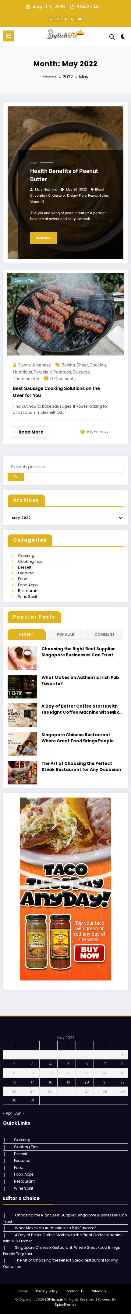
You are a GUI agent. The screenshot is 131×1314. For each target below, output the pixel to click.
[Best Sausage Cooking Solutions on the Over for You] (65, 313)
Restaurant (28, 590)
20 (86, 1082)
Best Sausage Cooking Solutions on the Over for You (56, 391)
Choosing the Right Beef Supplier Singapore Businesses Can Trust (78, 652)
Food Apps (28, 584)
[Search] (112, 37)
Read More (43, 238)
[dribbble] (65, 19)
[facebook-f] (51, 19)
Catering (26, 555)
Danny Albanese (34, 364)
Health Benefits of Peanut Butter (64, 175)
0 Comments (63, 378)
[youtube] (80, 19)
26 (68, 1091)
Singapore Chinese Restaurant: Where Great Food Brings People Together (77, 738)
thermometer (26, 378)
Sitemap (99, 1291)
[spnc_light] (123, 37)
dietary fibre (77, 196)
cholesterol (57, 196)
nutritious (22, 371)
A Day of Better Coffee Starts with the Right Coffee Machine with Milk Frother (80, 709)
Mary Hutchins (46, 189)
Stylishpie (55, 1299)
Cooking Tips (25, 281)
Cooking (98, 364)
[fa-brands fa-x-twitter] (58, 19)
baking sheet (75, 364)
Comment (104, 634)
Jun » (19, 1113)
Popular (65, 634)
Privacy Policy (47, 1291)
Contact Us (75, 1291)
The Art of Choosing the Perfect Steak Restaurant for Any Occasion (81, 767)
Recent (26, 634)
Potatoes (62, 371)
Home (23, 1291)
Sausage (81, 371)
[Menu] (8, 35)
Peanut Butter (98, 196)
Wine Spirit (27, 596)
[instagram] (73, 19)
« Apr (7, 1113)
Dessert (24, 567)
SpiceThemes (65, 1304)
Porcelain (43, 371)
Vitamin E (37, 202)
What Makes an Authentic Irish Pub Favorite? (80, 681)
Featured (26, 573)
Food (33, 163)
